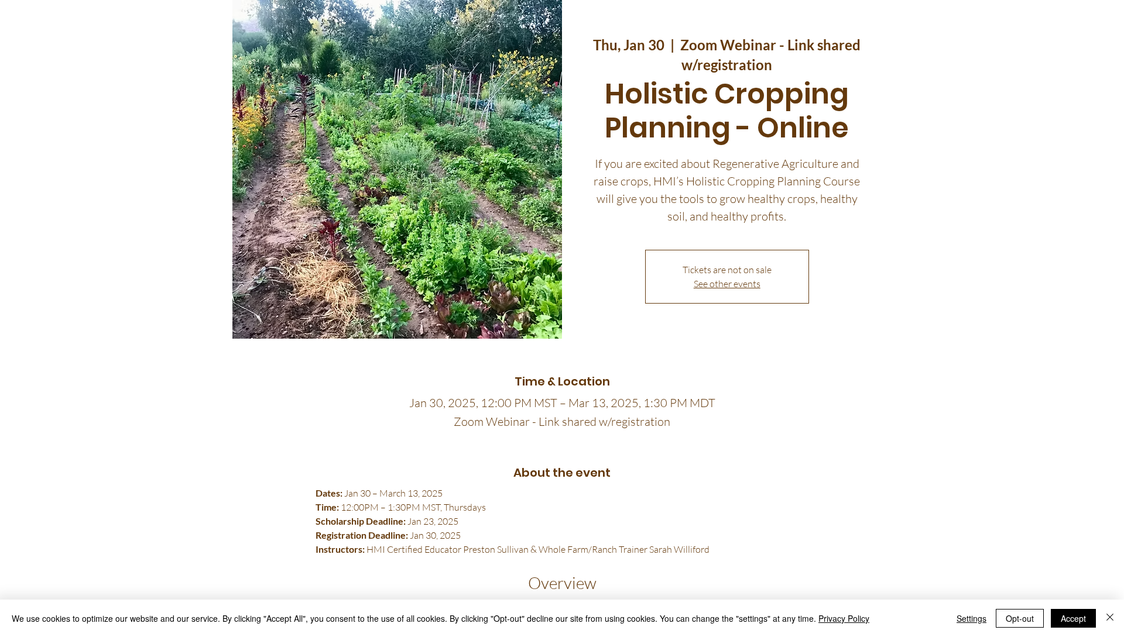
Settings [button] (971, 618)
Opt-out (1020, 618)
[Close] (1110, 618)
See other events (727, 284)
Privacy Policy (843, 618)
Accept (1073, 618)
